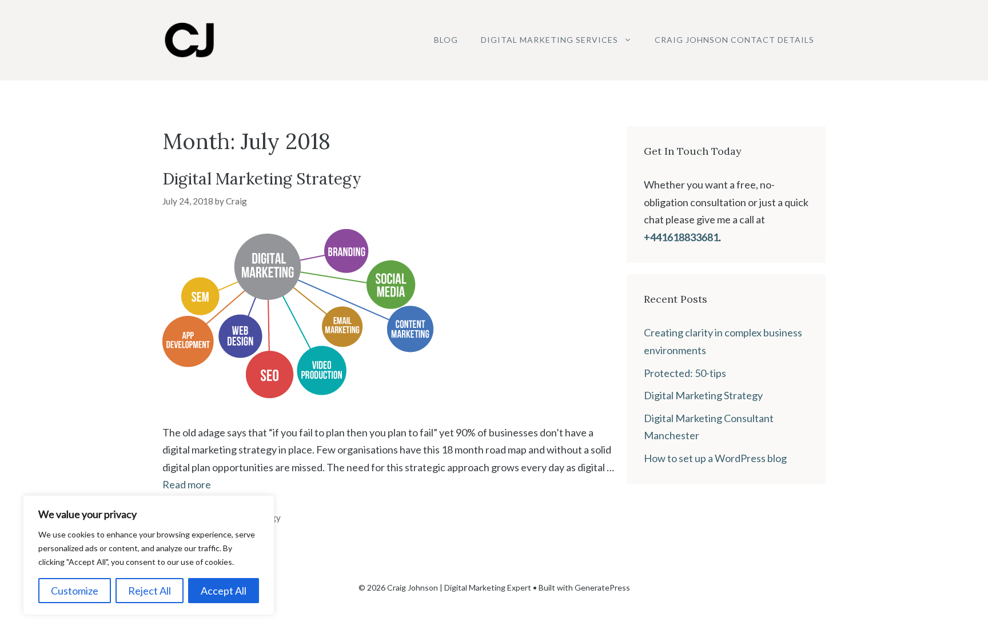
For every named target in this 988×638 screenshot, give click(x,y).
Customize (74, 590)
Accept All (223, 590)
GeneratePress (602, 587)
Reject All (149, 590)
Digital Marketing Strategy (261, 178)
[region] (148, 555)
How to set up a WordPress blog (715, 458)
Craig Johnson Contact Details (734, 40)
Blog (446, 40)
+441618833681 (681, 237)
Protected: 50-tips (685, 373)
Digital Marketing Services (549, 40)
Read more (186, 484)
